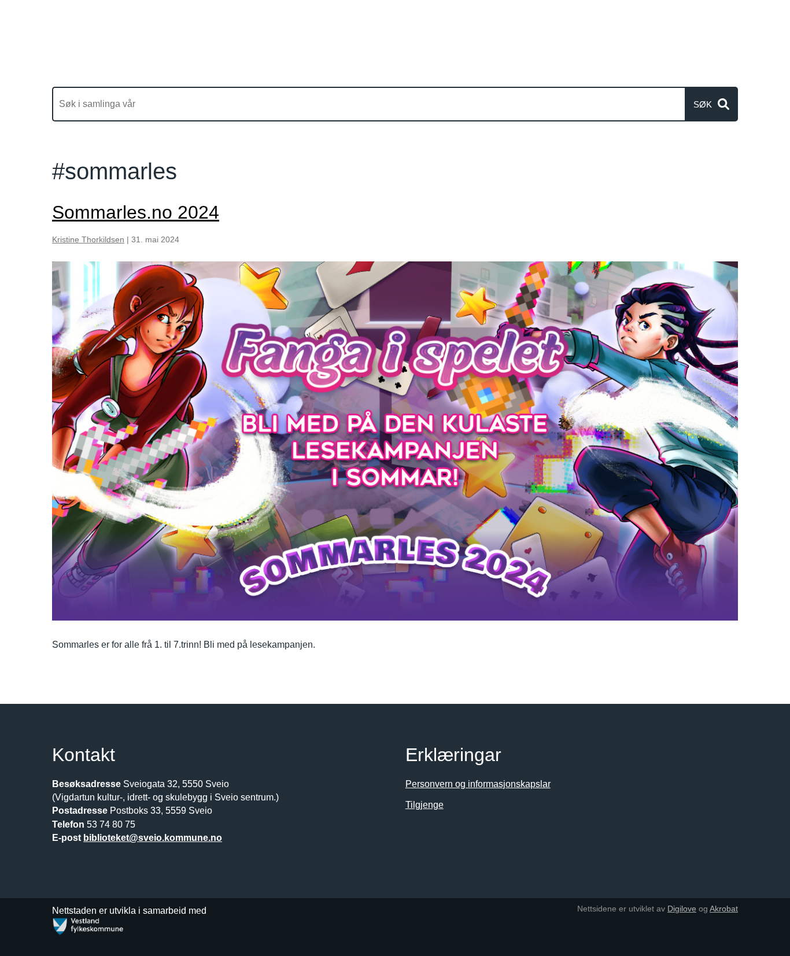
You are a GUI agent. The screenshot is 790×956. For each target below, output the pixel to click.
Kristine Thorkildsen (88, 239)
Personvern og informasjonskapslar (478, 784)
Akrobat (724, 908)
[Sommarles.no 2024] (395, 441)
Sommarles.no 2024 (135, 212)
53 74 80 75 (111, 824)
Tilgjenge (424, 805)
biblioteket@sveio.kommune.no (152, 838)
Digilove (681, 908)
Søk (702, 104)
